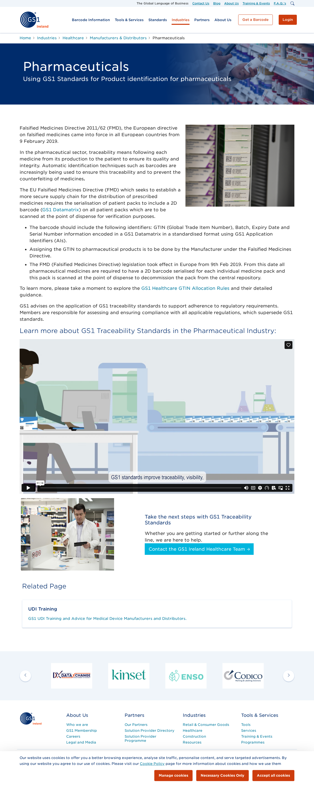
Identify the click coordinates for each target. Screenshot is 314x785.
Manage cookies (173, 775)
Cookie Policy (152, 764)
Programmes (252, 742)
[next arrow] (288, 675)
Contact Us (200, 3)
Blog (216, 3)
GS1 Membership (81, 730)
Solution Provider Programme (140, 738)
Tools (245, 725)
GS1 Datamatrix (60, 209)
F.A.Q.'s (280, 3)
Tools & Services (129, 20)
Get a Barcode (255, 20)
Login (288, 20)
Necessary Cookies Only (222, 775)
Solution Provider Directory (149, 730)
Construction (194, 736)
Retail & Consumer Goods (206, 725)
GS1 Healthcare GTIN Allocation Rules (185, 288)
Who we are (77, 725)
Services (248, 730)
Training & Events (256, 3)
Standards (157, 20)
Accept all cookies (273, 775)
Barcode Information (91, 20)
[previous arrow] (25, 675)
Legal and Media (81, 742)
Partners (201, 20)
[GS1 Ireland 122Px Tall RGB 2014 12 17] (31, 718)
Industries (180, 20)
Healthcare (192, 730)
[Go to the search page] (292, 3)
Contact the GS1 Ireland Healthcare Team (198, 549)
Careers (73, 736)
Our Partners (136, 725)
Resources (192, 742)
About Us (231, 3)
